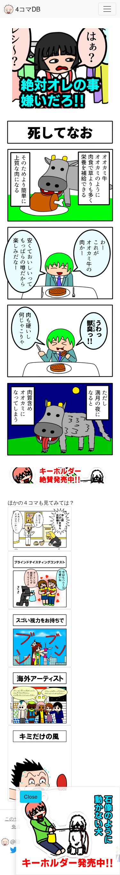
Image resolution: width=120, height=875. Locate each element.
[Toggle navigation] (107, 9)
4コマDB (26, 8)
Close (30, 796)
